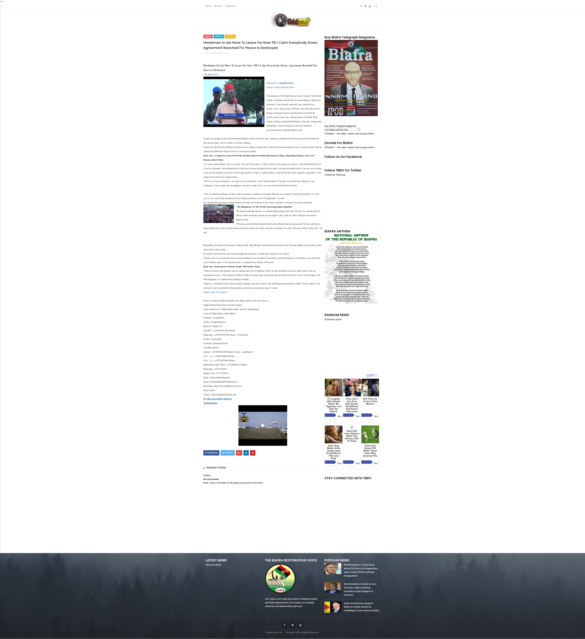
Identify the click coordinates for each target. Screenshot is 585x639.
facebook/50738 (332, 482)
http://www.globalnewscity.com (227, 385)
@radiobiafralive (218, 321)
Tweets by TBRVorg (334, 175)
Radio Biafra (230, 313)
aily (213, 292)
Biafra (208, 36)
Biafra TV (217, 326)
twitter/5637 (352, 482)
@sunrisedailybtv (220, 343)
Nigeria (218, 36)
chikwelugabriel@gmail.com (223, 394)
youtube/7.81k (371, 482)
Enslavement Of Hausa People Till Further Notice (237, 266)
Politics (230, 36)
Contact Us (230, 6)
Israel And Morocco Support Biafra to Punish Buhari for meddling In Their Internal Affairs (361, 607)
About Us (218, 6)
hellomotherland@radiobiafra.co (224, 381)
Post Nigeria (221, 292)
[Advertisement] (351, 202)
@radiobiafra (218, 317)
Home (208, 6)
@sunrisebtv (216, 339)
